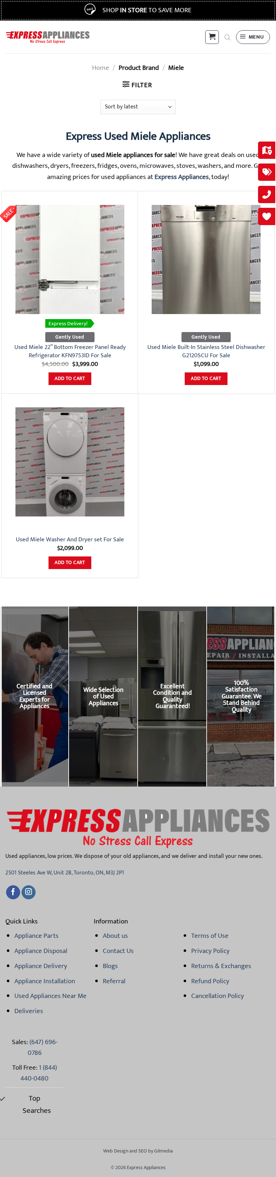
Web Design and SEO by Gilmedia (138, 1151)
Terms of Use (210, 935)
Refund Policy (210, 981)
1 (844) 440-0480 (38, 1073)
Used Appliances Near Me (50, 996)
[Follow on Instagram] (29, 892)
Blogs (110, 966)
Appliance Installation (44, 981)
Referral (114, 981)
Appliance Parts (36, 935)
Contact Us (118, 951)
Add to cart (70, 378)
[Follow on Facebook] (13, 892)
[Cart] (212, 37)
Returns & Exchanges (221, 966)
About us (115, 935)
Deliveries (28, 1011)
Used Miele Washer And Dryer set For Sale (70, 539)
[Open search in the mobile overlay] (227, 36)
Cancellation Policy (217, 996)
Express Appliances (182, 177)
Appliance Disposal (40, 951)
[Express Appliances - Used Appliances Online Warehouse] (47, 37)
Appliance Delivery (40, 966)
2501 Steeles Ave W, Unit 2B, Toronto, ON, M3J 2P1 (64, 873)
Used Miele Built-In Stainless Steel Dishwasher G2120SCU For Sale (206, 351)
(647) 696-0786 (43, 1047)
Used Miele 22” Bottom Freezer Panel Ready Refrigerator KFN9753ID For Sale (70, 351)
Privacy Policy (210, 951)
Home (100, 67)
